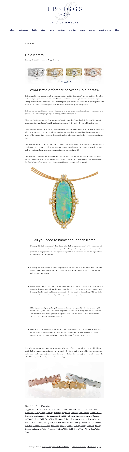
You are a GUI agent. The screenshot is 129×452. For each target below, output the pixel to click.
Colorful (74, 412)
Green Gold (39, 419)
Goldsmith (29, 419)
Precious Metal (68, 422)
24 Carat (88, 409)
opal (51, 422)
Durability (63, 416)
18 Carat (64, 409)
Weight (59, 429)
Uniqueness (36, 429)
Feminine (79, 416)
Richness (36, 425)
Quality (84, 422)
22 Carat (76, 409)
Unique (28, 429)
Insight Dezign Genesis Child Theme (55, 447)
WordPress (92, 447)
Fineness (87, 416)
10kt (46, 409)
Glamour (96, 416)
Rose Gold (45, 425)
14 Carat (52, 409)
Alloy (37, 412)
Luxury (39, 422)
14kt (58, 409)
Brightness (66, 412)
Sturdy (83, 425)
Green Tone (49, 419)
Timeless (90, 425)
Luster (33, 422)
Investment (75, 419)
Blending (57, 412)
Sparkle (69, 425)
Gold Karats (34, 54)
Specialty (76, 425)
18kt (70, 409)
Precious (57, 422)
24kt (95, 409)
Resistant (28, 425)
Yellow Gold (89, 429)
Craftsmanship (39, 416)
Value (44, 429)
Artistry (49, 412)
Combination (84, 412)
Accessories (29, 412)
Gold (38, 406)
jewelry (84, 419)
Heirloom (59, 419)
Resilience (97, 422)
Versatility (51, 429)
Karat (27, 422)
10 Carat (40, 409)
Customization (52, 416)
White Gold (45, 406)
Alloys (42, 412)
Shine (62, 425)
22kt (82, 409)
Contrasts (29, 416)
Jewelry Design (94, 419)
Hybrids (67, 419)
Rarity (90, 422)
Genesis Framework (79, 447)
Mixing (46, 422)
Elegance (71, 416)
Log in (99, 447)
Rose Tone (55, 425)
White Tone (79, 429)
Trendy (97, 425)
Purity (77, 422)
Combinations (95, 412)
